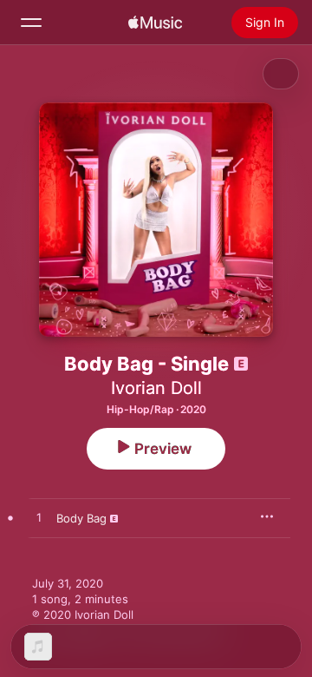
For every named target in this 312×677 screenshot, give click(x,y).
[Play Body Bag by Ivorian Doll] (39, 518)
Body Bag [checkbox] (81, 518)
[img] (155, 22)
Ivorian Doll (156, 388)
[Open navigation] (31, 22)
